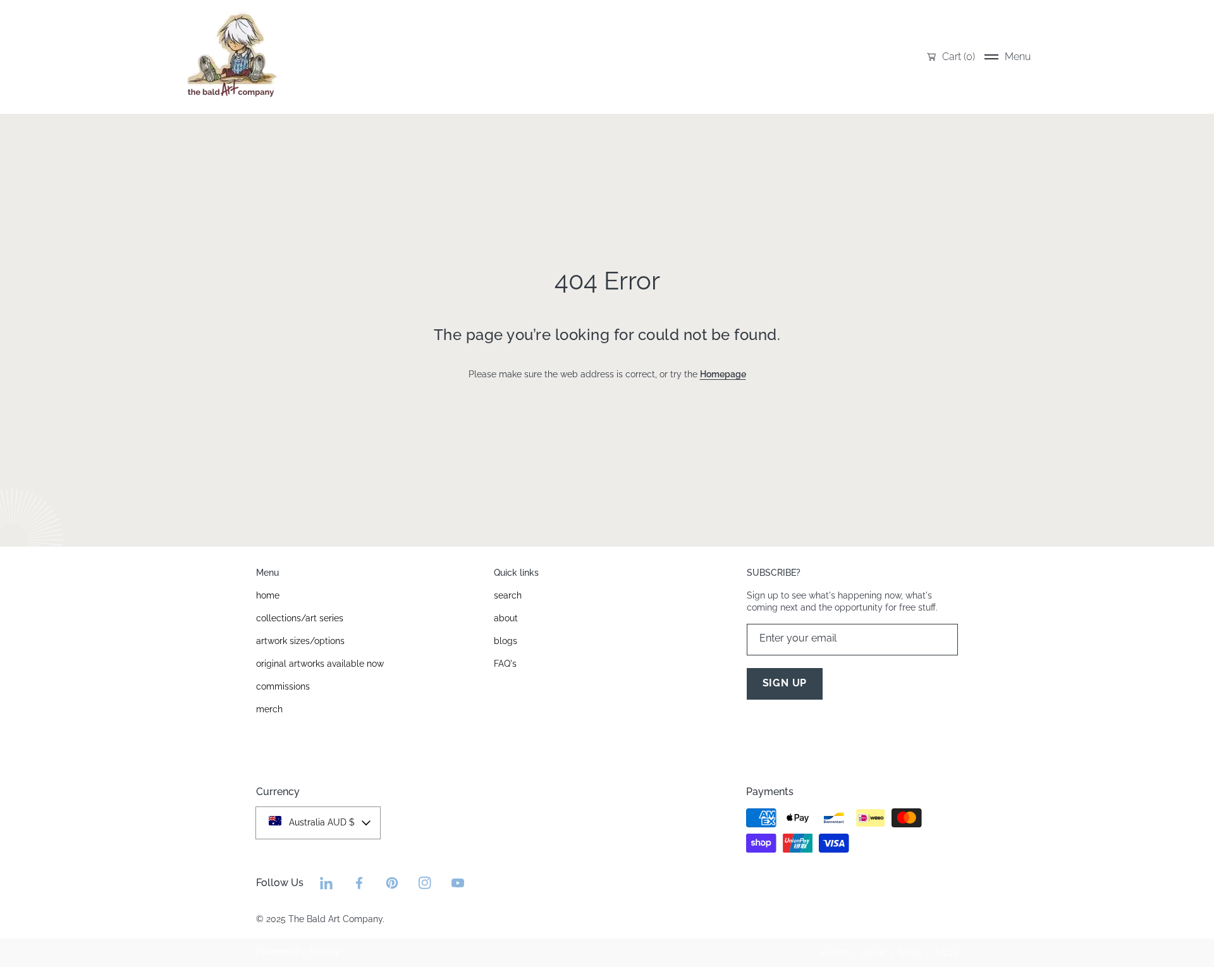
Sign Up (785, 683)
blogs (910, 953)
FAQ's (946, 953)
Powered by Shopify (298, 951)
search (834, 953)
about (873, 953)
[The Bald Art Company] (230, 56)
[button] (1007, 57)
